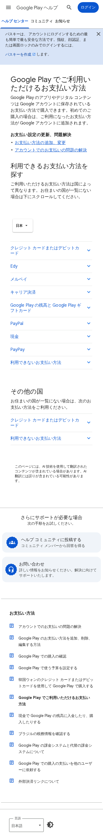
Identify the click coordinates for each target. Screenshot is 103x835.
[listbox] (23, 225)
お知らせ (62, 21)
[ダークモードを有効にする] (50, 824)
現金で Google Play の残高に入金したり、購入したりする (55, 718)
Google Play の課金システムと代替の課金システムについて (55, 748)
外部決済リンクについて (38, 781)
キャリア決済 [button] (23, 292)
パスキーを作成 (18, 54)
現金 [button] (14, 336)
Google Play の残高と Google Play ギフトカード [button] (45, 308)
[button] (8, 7)
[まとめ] (98, 34)
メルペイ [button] (18, 279)
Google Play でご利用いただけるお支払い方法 (54, 700)
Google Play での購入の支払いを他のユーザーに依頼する (55, 766)
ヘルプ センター (15, 21)
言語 (18, 818)
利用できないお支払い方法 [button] (35, 362)
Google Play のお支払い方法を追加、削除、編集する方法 (55, 641)
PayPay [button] (17, 349)
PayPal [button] (16, 323)
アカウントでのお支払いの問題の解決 (51, 150)
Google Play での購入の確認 (42, 656)
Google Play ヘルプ (37, 8)
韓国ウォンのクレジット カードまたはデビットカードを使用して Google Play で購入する (55, 682)
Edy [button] (13, 266)
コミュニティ (42, 21)
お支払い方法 (22, 613)
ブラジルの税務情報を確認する (44, 733)
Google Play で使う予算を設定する (47, 668)
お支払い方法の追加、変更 (40, 142)
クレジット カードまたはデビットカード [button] (44, 250)
